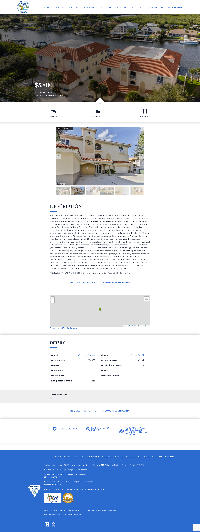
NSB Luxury (92, 457)
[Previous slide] (58, 156)
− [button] (53, 301)
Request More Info (83, 282)
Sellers (106, 457)
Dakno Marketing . (74, 514)
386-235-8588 (57, 474)
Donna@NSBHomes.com (76, 474)
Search (68, 457)
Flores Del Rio (138, 355)
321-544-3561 (58, 489)
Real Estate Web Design (53, 514)
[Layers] (146, 299)
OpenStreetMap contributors (142, 326)
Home (47, 8)
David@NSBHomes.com (82, 482)
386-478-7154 (58, 470)
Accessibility (111, 510)
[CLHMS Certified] (67, 503)
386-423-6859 (72, 489)
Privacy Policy (101, 510)
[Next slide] (141, 156)
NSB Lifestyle (133, 457)
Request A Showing (116, 282)
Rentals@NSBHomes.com (92, 489)
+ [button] (53, 298)
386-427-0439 (62, 482)
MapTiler (131, 326)
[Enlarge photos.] (142, 129)
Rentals (118, 457)
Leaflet (125, 326)
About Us (149, 457)
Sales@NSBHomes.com (76, 470)
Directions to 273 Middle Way (63, 328)
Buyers (80, 457)
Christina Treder (86, 355)
